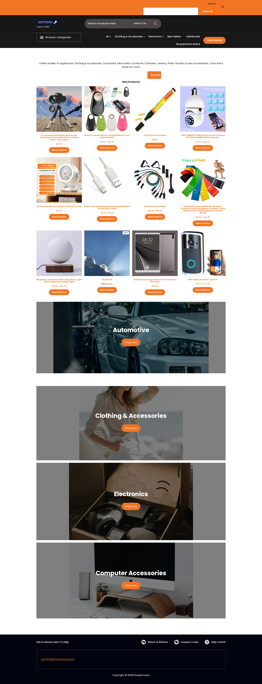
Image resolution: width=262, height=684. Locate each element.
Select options (59, 150)
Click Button (214, 40)
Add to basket (107, 290)
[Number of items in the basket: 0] (223, 7)
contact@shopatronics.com (58, 659)
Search (212, 3)
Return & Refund (158, 642)
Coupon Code (189, 642)
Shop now (131, 342)
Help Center (218, 642)
